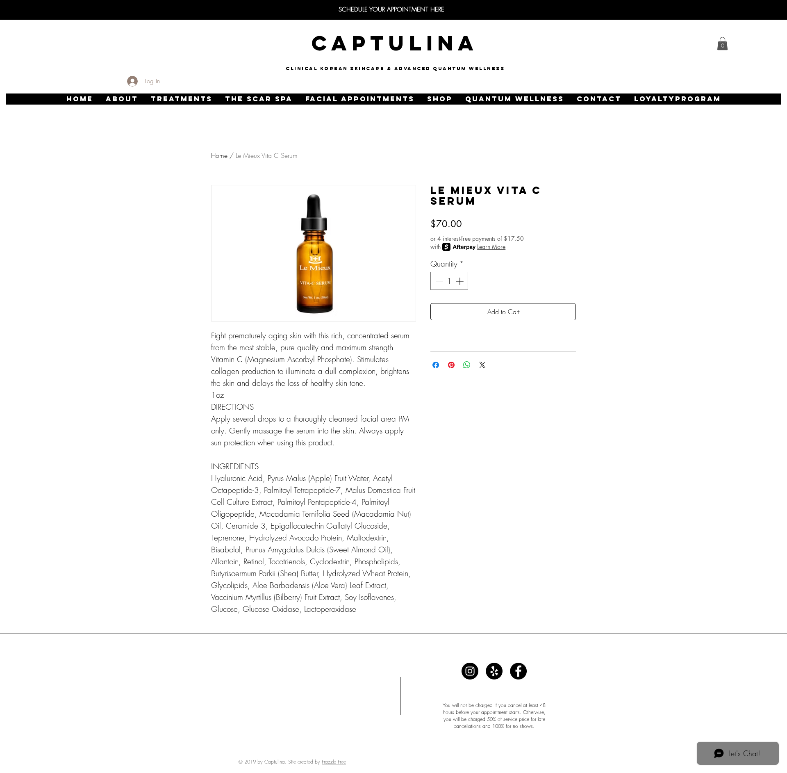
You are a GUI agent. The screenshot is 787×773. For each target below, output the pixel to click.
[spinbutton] (449, 281)
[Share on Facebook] (436, 365)
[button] (121, 99)
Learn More (491, 247)
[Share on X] (482, 365)
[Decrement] (438, 281)
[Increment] (460, 281)
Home (219, 155)
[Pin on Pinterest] (451, 365)
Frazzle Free (334, 761)
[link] (722, 43)
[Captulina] (470, 671)
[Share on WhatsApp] (467, 365)
